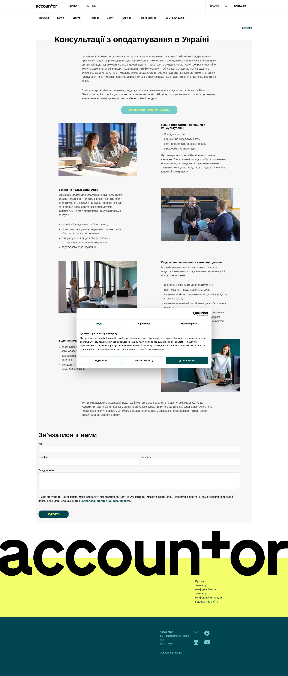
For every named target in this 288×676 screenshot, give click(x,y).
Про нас (200, 581)
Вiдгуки (76, 18)
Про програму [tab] (189, 323)
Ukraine (72, 6)
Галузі (60, 18)
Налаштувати (142, 360)
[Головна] (46, 6)
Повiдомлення (46, 470)
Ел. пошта (146, 457)
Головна (247, 28)
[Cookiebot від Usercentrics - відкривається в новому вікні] (195, 313)
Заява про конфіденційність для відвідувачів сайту (208, 597)
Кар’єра (126, 18)
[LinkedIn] (196, 643)
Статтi (110, 18)
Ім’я (40, 444)
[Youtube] (207, 643)
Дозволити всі (187, 360)
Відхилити (101, 360)
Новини (94, 18)
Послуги (44, 18)
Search (214, 6)
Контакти (240, 6)
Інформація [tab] (144, 323)
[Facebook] (207, 634)
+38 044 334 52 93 (174, 18)
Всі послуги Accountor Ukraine (149, 109)
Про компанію (148, 18)
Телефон (43, 457)
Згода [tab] (99, 323)
